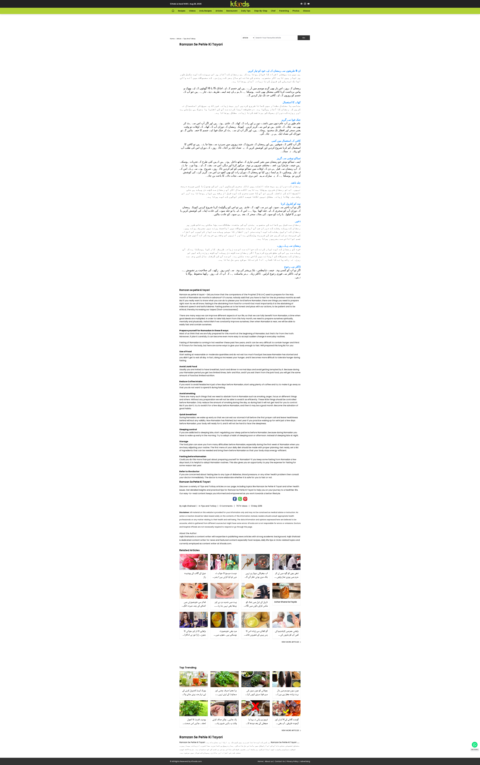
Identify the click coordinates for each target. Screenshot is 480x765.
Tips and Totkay (208, 506)
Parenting (284, 10)
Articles (219, 10)
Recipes (181, 10)
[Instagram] (305, 3)
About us (269, 761)
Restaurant (232, 10)
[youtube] (308, 3)
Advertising (305, 761)
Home (260, 761)
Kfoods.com (196, 761)
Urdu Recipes (205, 10)
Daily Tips (245, 10)
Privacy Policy (292, 761)
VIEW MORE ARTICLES (290, 642)
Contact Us (280, 761)
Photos (295, 10)
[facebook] (301, 3)
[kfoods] (240, 4)
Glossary (307, 10)
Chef (273, 10)
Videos (192, 10)
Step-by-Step (260, 10)
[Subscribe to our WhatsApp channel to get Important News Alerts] (475, 745)
